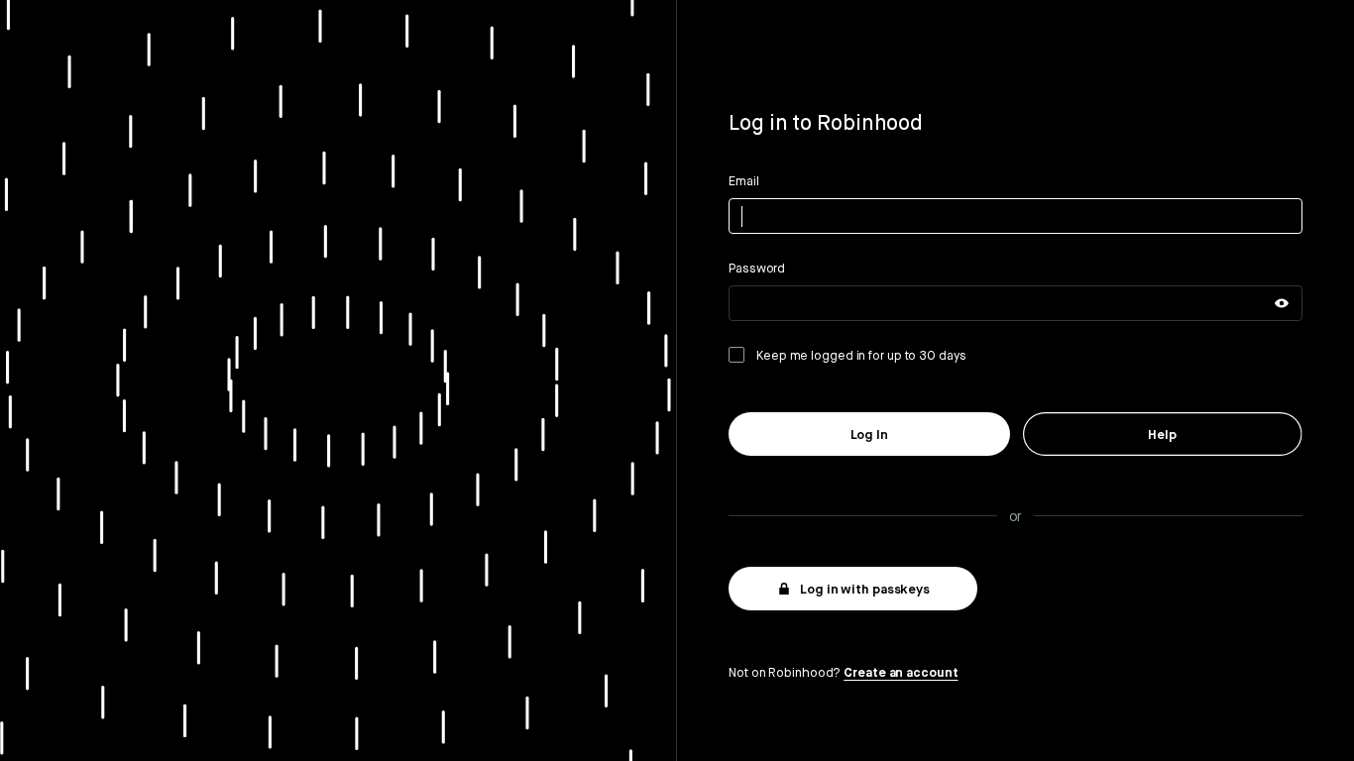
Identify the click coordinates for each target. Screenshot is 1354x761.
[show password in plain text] (1282, 303)
